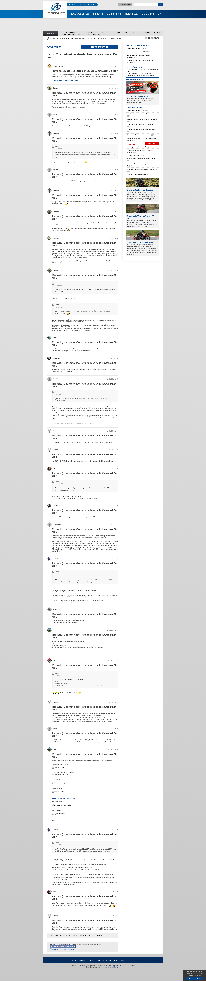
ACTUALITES (80, 13)
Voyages (123, 960)
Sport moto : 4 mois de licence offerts (140, 135)
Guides (115, 960)
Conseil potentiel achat (136, 155)
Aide (100, 34)
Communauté (55, 38)
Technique (81, 32)
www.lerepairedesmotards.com (65, 80)
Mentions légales (107, 967)
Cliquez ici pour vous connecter (62, 949)
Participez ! (152, 143)
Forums (50, 33)
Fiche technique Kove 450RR (138, 52)
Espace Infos (65, 38)
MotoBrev (102, 32)
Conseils (108, 960)
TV (159, 13)
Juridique (92, 32)
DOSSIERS (113, 13)
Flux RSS (91, 935)
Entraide (72, 34)
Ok (190, 978)
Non (198, 978)
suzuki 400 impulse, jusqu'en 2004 (63, 798)
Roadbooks (148, 32)
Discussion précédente (62, 935)
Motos (126, 32)
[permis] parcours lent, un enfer (139, 147)
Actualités (82, 960)
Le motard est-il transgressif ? (138, 174)
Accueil (74, 960)
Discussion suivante (79, 935)
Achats (157, 32)
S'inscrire (89, 5)
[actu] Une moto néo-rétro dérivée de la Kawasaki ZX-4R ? (85, 71)
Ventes (63, 34)
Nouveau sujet (99, 47)
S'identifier (75, 5)
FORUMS (148, 13)
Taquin (119, 32)
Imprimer (100, 935)
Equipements (136, 32)
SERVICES (131, 13)
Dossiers (99, 960)
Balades (111, 32)
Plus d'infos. (197, 975)
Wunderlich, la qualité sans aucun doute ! (141, 75)
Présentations (84, 34)
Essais (91, 960)
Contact (116, 967)
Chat (94, 34)
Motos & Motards (68, 32)
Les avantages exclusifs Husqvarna (139, 73)
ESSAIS (98, 13)
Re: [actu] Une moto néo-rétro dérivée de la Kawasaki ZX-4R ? (84, 94)
